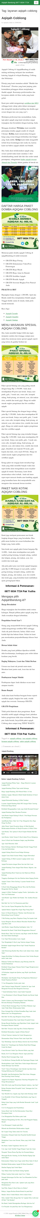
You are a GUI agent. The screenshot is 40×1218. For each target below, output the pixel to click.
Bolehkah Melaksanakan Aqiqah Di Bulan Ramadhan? (17, 1164)
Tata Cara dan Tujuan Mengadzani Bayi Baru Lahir (17, 906)
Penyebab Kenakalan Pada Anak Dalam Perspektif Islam (18, 1020)
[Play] (4, 773)
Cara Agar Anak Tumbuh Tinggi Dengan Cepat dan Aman (19, 1149)
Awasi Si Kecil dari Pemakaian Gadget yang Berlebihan (18, 840)
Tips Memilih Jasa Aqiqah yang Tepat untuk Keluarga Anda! (19, 1094)
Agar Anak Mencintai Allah (10, 844)
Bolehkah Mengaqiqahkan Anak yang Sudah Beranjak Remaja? (20, 809)
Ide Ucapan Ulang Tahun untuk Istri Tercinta (15, 1132)
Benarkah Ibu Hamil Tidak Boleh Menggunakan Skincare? (19, 930)
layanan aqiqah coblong (10, 741)
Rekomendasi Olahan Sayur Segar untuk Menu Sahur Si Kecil (20, 1161)
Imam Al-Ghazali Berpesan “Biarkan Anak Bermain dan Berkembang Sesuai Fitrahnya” (18, 914)
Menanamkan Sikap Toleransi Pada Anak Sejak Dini (17, 1038)
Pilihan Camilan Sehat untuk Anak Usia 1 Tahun (16, 1174)
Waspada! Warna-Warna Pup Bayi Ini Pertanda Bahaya (18, 1152)
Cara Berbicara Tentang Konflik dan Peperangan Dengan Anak (20, 1060)
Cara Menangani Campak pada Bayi (12, 1125)
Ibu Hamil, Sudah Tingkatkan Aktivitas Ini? (14, 1146)
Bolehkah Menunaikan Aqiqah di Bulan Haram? (16, 1032)
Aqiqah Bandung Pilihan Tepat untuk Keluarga (15, 788)
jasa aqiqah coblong (29, 738)
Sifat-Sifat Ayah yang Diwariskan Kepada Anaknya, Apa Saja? (20, 1085)
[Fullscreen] (36, 773)
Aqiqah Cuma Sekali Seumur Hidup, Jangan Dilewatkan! (18, 855)
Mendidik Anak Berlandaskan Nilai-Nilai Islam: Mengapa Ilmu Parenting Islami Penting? (18, 1075)
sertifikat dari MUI (31, 103)
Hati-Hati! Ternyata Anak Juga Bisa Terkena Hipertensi (18, 1029)
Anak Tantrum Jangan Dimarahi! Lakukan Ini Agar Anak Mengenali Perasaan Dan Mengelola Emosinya (18, 987)
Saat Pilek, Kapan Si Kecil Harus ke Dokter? (15, 1188)
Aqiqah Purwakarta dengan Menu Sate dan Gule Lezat (17, 864)
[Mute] (32, 773)
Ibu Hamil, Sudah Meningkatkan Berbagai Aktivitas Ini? (18, 1203)
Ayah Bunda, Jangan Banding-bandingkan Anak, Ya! (17, 927)
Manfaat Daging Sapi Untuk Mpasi (12, 1167)
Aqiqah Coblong (14, 18)
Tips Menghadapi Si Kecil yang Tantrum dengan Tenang (18, 942)
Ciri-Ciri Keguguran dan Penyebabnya (13, 1108)
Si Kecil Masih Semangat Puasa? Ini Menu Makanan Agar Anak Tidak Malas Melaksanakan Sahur (19, 1007)
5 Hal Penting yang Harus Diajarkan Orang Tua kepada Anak (19, 918)
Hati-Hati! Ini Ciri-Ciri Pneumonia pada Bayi (15, 903)
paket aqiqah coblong (28, 741)
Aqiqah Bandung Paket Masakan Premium (14, 812)
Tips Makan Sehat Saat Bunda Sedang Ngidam (15, 1171)
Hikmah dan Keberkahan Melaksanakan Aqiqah (16, 1128)
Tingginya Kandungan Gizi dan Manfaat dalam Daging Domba (20, 878)
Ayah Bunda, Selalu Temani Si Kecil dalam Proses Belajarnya (20, 837)
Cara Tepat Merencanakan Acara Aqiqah (13, 939)
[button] (35, 1213)
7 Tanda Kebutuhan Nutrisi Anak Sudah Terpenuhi (16, 992)
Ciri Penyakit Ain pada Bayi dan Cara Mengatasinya (17, 1206)
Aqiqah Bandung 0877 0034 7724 (15, 3)
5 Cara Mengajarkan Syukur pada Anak (13, 983)
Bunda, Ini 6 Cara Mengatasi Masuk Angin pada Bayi (17, 1054)
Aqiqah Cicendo (12, 313)
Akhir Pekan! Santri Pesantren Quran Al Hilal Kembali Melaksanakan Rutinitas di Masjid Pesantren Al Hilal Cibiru (19, 827)
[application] (20, 764)
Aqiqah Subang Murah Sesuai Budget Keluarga (15, 852)
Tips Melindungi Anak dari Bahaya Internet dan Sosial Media (20, 1042)
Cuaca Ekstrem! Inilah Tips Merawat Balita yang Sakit (18, 1050)
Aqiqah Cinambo (12, 316)
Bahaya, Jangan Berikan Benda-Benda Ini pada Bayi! (17, 1191)
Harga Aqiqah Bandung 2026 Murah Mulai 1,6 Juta (17, 791)
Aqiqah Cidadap (12, 320)
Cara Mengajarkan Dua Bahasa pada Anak (14, 1116)
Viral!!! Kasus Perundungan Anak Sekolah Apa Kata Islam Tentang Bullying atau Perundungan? (19, 1070)
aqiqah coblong (15, 738)
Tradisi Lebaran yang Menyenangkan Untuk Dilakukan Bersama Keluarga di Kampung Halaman (17, 1001)
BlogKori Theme (20, 1215)
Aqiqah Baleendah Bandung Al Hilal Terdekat (15, 800)
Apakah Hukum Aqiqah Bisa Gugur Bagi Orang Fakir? (18, 910)
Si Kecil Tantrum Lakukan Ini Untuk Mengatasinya (17, 1035)
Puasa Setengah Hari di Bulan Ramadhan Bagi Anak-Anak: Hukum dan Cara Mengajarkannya (19, 1012)
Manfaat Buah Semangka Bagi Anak (12, 1057)
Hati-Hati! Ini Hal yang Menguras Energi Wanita (16, 1017)
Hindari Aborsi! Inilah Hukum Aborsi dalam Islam (16, 1195)
